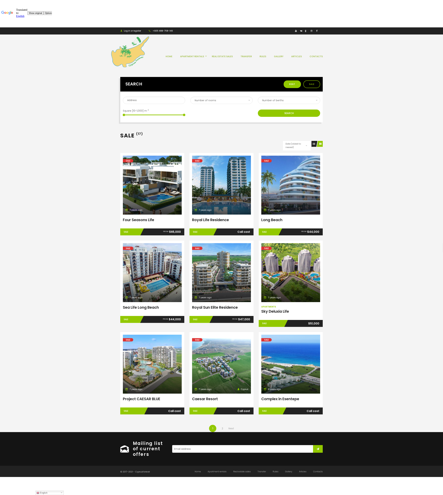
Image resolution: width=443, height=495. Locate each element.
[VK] (301, 31)
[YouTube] (296, 31)
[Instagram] (311, 31)
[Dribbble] (306, 31)
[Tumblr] (291, 31)
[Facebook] (317, 31)
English (43, 493)
